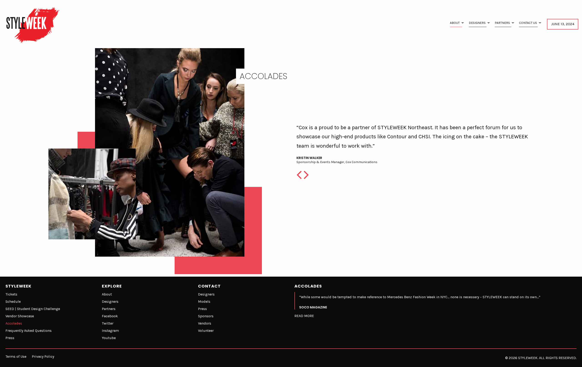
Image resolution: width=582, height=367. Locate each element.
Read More (304, 316)
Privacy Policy (43, 356)
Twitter (107, 323)
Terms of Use (15, 356)
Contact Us (528, 23)
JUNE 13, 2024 (562, 24)
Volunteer (206, 330)
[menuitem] (455, 24)
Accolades (13, 323)
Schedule (13, 301)
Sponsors (205, 316)
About (455, 23)
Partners (502, 23)
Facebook (110, 316)
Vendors (204, 323)
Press (9, 338)
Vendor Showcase (19, 316)
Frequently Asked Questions (28, 330)
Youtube (109, 338)
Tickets (11, 294)
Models (204, 301)
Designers (477, 23)
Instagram (110, 330)
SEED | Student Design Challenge (32, 309)
